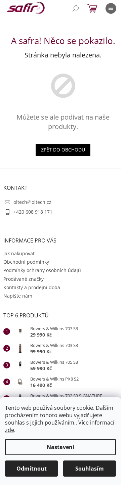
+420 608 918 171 (32, 212)
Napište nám (17, 296)
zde (9, 430)
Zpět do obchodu (63, 149)
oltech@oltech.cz (32, 202)
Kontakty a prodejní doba (31, 287)
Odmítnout (31, 468)
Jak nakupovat (19, 253)
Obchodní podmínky (26, 262)
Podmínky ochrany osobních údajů (42, 270)
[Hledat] (75, 8)
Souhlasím (89, 468)
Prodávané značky (23, 279)
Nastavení (60, 447)
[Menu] (111, 8)
